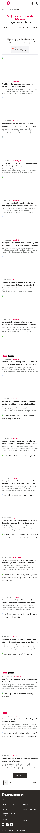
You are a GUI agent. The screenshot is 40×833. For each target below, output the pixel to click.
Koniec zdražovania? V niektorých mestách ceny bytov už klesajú (20, 760)
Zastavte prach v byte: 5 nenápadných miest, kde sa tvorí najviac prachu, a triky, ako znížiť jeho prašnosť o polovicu (20, 442)
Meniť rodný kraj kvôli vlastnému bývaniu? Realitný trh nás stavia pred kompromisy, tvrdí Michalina (20, 680)
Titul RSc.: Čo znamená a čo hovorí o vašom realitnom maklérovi (17, 85)
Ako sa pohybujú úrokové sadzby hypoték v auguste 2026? (20, 720)
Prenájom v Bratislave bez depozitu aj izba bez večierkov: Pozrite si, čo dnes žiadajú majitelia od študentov (20, 244)
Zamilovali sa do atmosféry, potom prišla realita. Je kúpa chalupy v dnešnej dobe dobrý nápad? (19, 283)
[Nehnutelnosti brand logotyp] (4, 3)
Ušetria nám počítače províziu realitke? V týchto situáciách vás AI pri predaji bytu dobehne (19, 363)
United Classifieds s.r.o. (18, 830)
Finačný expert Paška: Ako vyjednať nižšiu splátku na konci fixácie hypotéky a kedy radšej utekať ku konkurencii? (20, 601)
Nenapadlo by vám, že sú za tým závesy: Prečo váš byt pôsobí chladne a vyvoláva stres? (19, 323)
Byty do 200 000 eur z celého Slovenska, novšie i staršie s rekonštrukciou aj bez (19, 402)
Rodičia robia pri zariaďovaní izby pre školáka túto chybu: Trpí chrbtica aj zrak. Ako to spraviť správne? (19, 125)
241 (34, 783)
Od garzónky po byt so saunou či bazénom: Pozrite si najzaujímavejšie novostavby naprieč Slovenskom (20, 164)
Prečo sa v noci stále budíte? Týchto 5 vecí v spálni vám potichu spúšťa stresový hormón (20, 204)
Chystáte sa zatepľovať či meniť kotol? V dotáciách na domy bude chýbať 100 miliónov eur (19, 521)
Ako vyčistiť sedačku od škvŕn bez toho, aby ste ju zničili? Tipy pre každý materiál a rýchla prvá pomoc (19, 482)
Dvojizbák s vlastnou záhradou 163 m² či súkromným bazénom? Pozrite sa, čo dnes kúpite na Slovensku (20, 640)
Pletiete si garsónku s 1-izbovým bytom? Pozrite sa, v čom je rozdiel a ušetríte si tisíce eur (19, 561)
